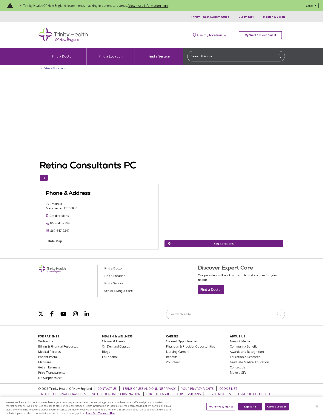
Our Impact (246, 16)
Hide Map (55, 241)
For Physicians (189, 394)
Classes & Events (113, 341)
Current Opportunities (182, 341)
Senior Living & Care (118, 291)
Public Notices (219, 394)
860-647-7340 (59, 231)
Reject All (250, 406)
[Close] (317, 406)
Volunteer (173, 362)
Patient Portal (48, 357)
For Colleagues (158, 394)
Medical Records (49, 352)
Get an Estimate (49, 367)
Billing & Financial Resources (58, 346)
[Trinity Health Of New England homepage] (63, 41)
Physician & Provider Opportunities (190, 346)
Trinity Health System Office (210, 16)
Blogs (106, 352)
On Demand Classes (116, 346)
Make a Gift (238, 373)
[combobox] (236, 56)
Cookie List (228, 389)
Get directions (59, 216)
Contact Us (237, 367)
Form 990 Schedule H (253, 394)
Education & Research (245, 357)
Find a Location (111, 56)
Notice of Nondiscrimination (116, 394)
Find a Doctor (62, 56)
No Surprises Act (50, 378)
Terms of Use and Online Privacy (149, 389)
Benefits (172, 357)
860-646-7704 (59, 223)
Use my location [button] (209, 35)
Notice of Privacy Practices (63, 394)
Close (309, 5)
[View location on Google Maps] (223, 204)
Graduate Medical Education (249, 362)
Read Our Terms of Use (100, 413)
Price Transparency (51, 373)
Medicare (44, 362)
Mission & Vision (274, 16)
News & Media (240, 341)
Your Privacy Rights (197, 389)
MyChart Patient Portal (260, 35)
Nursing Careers (177, 352)
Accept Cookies (277, 406)
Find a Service (159, 56)
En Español (110, 357)
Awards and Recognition (247, 352)
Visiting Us (45, 341)
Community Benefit (243, 346)
